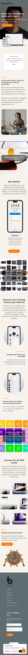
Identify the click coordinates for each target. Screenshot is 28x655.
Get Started (14, 251)
